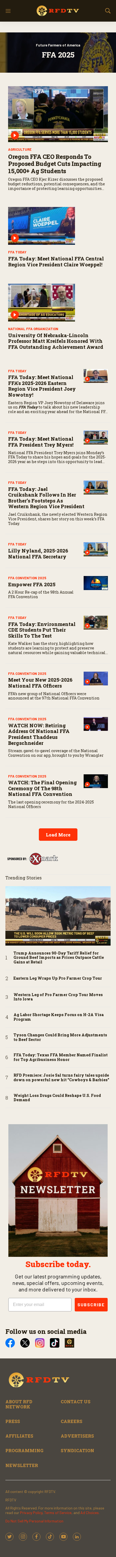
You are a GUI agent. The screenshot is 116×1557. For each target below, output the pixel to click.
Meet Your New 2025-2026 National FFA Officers (40, 683)
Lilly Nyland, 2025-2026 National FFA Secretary (38, 553)
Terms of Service (57, 1512)
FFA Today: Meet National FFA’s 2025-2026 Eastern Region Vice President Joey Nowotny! (42, 386)
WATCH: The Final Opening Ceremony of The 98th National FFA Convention (42, 788)
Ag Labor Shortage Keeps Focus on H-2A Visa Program (58, 1017)
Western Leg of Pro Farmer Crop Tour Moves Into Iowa (58, 997)
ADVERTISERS (77, 1435)
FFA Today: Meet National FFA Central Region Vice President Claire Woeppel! (56, 261)
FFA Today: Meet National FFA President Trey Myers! (41, 442)
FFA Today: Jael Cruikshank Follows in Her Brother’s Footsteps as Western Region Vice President (46, 498)
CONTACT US (75, 1401)
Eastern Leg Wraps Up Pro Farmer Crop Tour (57, 978)
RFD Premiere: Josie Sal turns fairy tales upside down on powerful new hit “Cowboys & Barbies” (61, 1077)
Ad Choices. (90, 1512)
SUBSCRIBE (91, 1304)
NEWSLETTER (21, 1465)
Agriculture (20, 149)
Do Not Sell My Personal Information (34, 1521)
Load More (58, 835)
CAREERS (71, 1421)
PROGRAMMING (24, 1450)
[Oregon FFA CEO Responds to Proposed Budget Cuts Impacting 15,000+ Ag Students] (58, 114)
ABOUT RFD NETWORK (18, 1404)
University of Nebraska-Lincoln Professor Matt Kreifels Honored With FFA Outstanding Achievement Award (55, 341)
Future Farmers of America (58, 45)
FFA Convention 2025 (27, 578)
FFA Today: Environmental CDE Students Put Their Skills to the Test (42, 630)
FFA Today (17, 252)
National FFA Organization (33, 329)
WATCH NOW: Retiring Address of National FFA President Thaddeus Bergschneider (39, 734)
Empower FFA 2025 (31, 584)
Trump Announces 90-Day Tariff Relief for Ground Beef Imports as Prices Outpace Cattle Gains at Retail (58, 958)
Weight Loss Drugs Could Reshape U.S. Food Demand (57, 1098)
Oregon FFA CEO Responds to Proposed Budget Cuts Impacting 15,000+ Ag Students (54, 164)
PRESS (12, 1421)
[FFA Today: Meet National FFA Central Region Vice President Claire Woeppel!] (58, 226)
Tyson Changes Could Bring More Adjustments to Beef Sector (60, 1037)
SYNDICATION (77, 1450)
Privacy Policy (31, 1512)
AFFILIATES (19, 1435)
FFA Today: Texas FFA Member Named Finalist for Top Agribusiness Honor (60, 1057)
